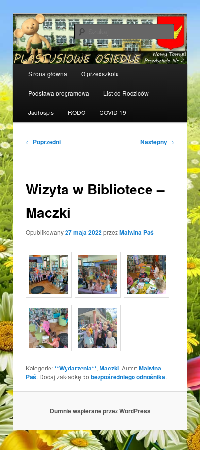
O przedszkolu (100, 73)
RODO (76, 112)
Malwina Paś (136, 232)
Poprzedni (43, 141)
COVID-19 (113, 112)
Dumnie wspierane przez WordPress (100, 410)
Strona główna (47, 73)
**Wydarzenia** (75, 368)
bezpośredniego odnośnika (128, 376)
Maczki (109, 368)
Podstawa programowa (58, 93)
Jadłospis (41, 112)
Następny (157, 141)
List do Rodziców (126, 93)
